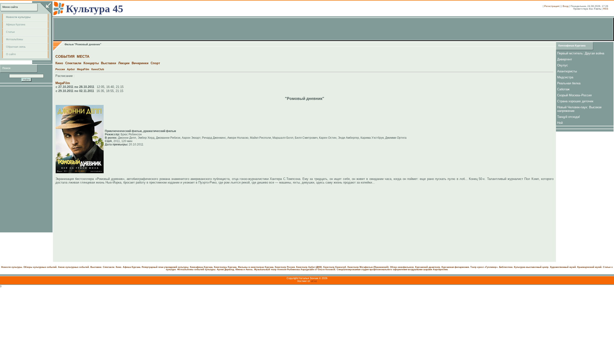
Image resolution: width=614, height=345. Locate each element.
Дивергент (564, 59)
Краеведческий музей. (589, 267)
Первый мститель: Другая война (580, 53)
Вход (565, 6)
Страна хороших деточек (575, 101)
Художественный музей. (563, 267)
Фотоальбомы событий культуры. (196, 269)
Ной (560, 123)
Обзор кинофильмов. (402, 267)
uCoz (314, 281)
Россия (60, 69)
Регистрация (551, 6)
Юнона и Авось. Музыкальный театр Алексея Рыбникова (268, 269)
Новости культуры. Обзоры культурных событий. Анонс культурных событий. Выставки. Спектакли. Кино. (61, 267)
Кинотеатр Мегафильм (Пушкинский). (368, 267)
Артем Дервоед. (226, 269)
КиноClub (97, 69)
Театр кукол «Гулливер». (484, 267)
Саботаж (563, 89)
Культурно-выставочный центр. (531, 267)
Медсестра (565, 77)
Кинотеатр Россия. (285, 267)
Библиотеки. (506, 267)
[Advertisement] (26, 159)
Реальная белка (568, 83)
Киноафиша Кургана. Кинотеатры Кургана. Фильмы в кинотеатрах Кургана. (232, 267)
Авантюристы (567, 71)
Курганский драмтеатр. (428, 267)
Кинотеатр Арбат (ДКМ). (309, 267)
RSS (605, 8)
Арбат (71, 69)
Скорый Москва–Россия (574, 95)
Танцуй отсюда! (568, 117)
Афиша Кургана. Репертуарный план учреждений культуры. (156, 267)
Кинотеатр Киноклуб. (335, 267)
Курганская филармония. (456, 267)
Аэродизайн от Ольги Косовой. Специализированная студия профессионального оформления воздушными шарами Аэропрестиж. (374, 269)
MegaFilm (83, 69)
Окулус (562, 65)
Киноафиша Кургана (571, 45)
